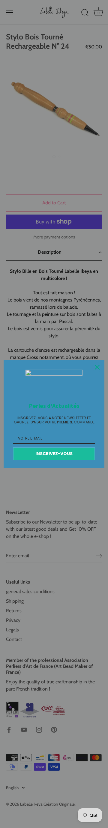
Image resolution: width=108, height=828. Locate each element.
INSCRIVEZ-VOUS (54, 454)
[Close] (97, 367)
